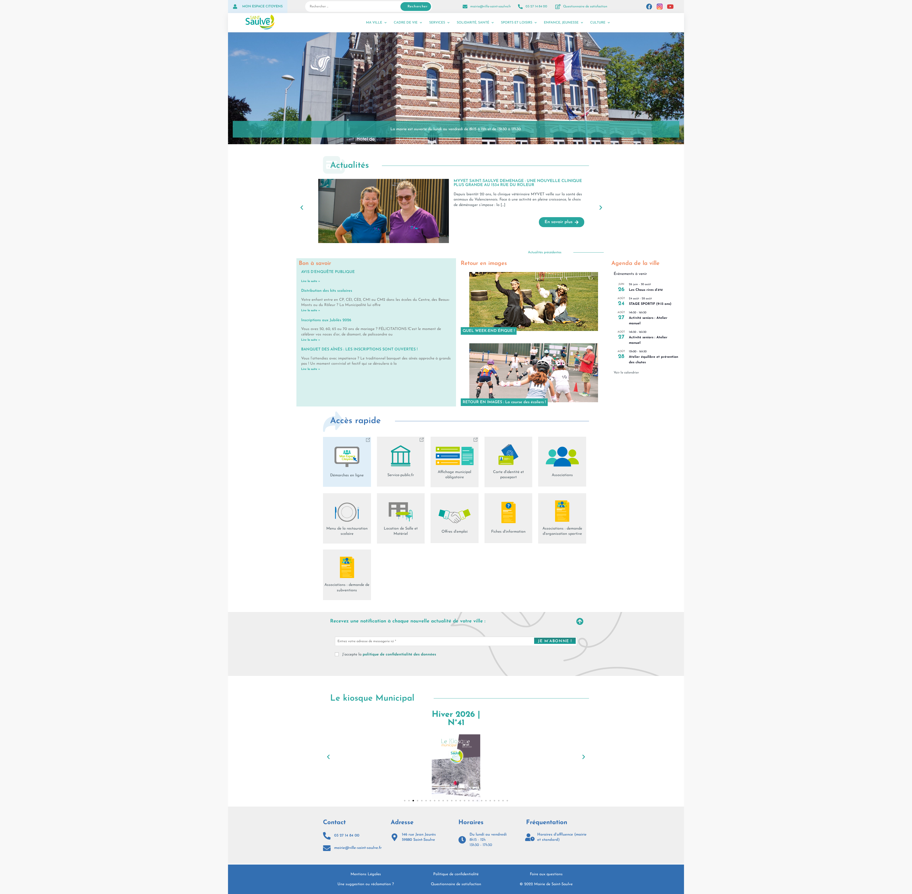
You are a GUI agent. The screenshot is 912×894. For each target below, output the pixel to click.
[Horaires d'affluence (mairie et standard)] (530, 837)
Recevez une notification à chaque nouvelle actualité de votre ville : (407, 621)
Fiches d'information (508, 532)
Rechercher (418, 6)
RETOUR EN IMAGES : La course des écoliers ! (504, 402)
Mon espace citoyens (262, 6)
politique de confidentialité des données (399, 654)
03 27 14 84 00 (536, 6)
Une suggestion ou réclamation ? (365, 884)
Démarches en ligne (347, 475)
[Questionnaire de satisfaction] (558, 6)
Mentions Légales (366, 874)
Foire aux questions (546, 874)
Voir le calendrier (626, 372)
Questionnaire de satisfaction (585, 6)
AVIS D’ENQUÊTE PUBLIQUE (328, 272)
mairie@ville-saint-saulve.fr (490, 6)
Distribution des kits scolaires (326, 291)
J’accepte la (388, 654)
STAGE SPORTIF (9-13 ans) (650, 304)
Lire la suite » (310, 281)
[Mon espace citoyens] (235, 6)
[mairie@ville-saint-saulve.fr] (465, 6)
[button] (302, 207)
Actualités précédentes (544, 252)
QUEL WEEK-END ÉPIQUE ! (489, 331)
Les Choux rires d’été (646, 290)
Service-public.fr (400, 475)
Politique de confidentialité (456, 874)
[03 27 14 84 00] (520, 6)
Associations (562, 475)
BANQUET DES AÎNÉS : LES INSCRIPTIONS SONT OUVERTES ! (359, 349)
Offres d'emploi (455, 532)
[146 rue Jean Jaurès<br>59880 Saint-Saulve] (394, 837)
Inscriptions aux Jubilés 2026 (326, 320)
